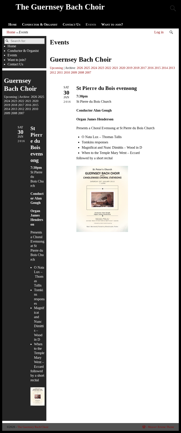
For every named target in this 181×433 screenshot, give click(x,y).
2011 (60, 72)
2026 (80, 68)
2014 (165, 68)
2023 (101, 68)
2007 (88, 72)
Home (12, 24)
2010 (67, 72)
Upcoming (56, 68)
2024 (94, 68)
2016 (150, 68)
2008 (81, 72)
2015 (158, 68)
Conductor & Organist (39, 24)
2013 (172, 68)
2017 (143, 68)
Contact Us (71, 24)
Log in (159, 32)
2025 (87, 68)
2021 (115, 68)
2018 (136, 68)
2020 (122, 68)
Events (91, 24)
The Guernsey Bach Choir (60, 6)
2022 (108, 68)
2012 (53, 72)
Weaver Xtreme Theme (161, 427)
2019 (129, 68)
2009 (74, 72)
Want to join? (112, 24)
